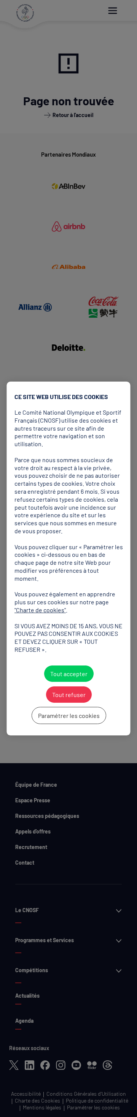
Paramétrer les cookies (68, 715)
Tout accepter (68, 673)
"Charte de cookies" (40, 609)
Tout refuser (68, 694)
